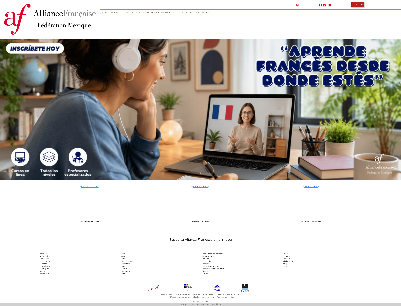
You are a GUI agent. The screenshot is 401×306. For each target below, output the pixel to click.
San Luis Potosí (208, 118)
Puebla (124, 130)
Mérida (123, 118)
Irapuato (43, 133)
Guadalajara (45, 128)
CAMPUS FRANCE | (225, 156)
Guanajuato (45, 130)
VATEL (237, 156)
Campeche (44, 120)
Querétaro (125, 133)
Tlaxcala (205, 135)
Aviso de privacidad (200, 163)
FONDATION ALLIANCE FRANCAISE (176, 156)
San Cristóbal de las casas (212, 115)
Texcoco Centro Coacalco (212, 128)
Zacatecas (287, 128)
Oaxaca (124, 128)
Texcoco (205, 125)
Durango (43, 125)
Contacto (358, 5)
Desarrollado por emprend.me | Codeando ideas (200, 166)
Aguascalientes (46, 118)
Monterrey (125, 125)
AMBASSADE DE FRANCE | (204, 156)
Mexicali (124, 120)
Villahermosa (288, 123)
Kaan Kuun (44, 135)
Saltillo (123, 135)
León (123, 115)
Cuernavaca (45, 123)
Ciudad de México (128, 123)
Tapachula (206, 123)
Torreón (286, 118)
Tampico (205, 120)
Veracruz (286, 120)
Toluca (286, 115)
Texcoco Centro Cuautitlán (213, 130)
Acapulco (44, 115)
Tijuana (205, 133)
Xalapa (285, 125)
